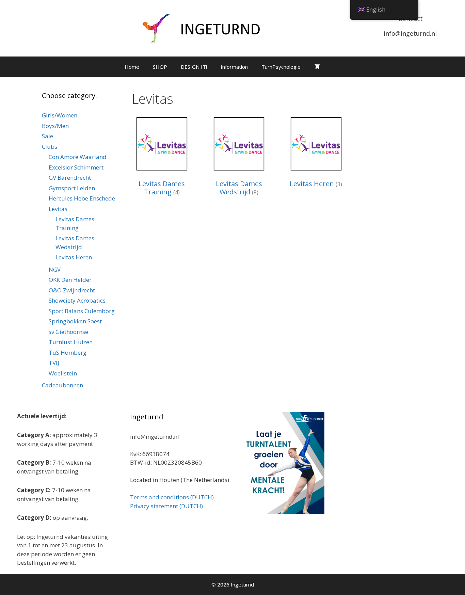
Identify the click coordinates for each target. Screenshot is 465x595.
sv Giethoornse (68, 332)
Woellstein (63, 373)
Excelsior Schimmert (76, 167)
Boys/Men (55, 126)
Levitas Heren (73, 257)
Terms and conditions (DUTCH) (172, 497)
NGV (55, 269)
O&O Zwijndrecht (72, 290)
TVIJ (54, 363)
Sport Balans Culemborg (82, 311)
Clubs (49, 146)
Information (234, 66)
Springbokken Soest (75, 321)
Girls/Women (59, 115)
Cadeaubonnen (62, 385)
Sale (47, 136)
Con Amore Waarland (78, 157)
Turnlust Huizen (71, 342)
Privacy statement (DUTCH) (166, 506)
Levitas (58, 209)
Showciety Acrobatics (77, 300)
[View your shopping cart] (317, 67)
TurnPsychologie (281, 66)
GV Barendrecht (70, 177)
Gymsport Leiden (72, 188)
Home (132, 66)
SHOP (160, 66)
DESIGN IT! (194, 66)
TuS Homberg (67, 352)
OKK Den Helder (70, 280)
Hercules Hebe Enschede (82, 198)
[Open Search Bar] (337, 67)
